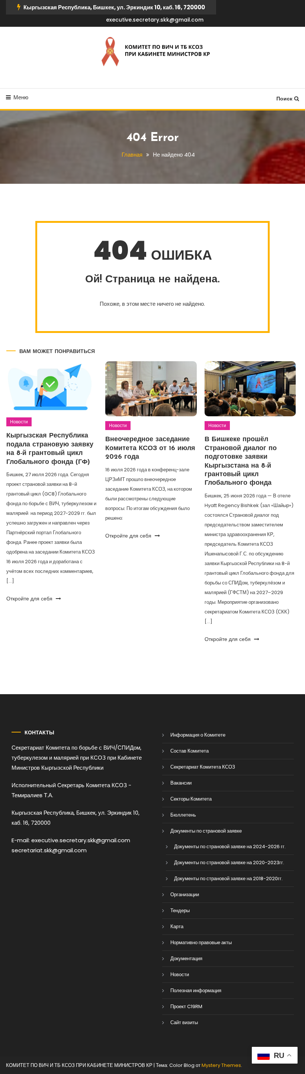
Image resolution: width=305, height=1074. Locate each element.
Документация (186, 958)
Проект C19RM (186, 1006)
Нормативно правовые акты (201, 942)
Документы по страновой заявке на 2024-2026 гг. (230, 846)
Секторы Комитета (191, 798)
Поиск (284, 98)
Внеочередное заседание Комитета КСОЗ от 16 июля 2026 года (150, 448)
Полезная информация (195, 990)
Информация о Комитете (197, 734)
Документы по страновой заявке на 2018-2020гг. (228, 878)
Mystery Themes (221, 1065)
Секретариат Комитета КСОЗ (202, 766)
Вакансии (181, 782)
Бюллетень (183, 814)
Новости (19, 422)
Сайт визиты (184, 1022)
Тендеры (180, 910)
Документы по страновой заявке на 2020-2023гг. (229, 862)
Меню (20, 97)
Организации (184, 894)
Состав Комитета (189, 750)
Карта (176, 926)
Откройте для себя (30, 598)
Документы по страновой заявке (206, 830)
